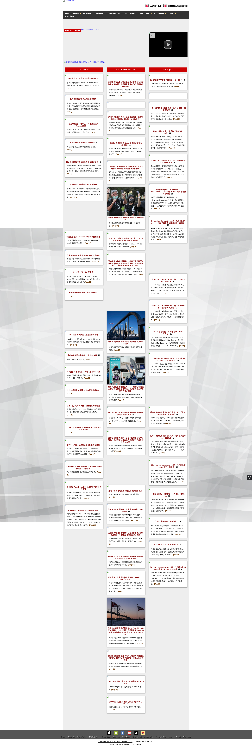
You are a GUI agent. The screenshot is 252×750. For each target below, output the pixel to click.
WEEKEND (133, 13)
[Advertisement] (126, 22)
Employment (137, 737)
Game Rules (81, 737)
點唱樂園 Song (94, 737)
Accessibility (148, 737)
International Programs (183, 737)
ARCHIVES (171, 13)
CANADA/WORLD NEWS (114, 13)
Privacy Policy (161, 737)
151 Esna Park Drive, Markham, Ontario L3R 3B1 (115, 742)
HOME (67, 13)
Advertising (126, 737)
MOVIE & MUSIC (145, 13)
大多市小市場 (69, 16)
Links (170, 737)
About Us (71, 737)
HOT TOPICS (87, 13)
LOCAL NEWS (99, 13)
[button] (168, 44)
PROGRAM (75, 13)
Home (63, 737)
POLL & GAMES (159, 13)
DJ (126, 13)
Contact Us (106, 737)
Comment (116, 737)
